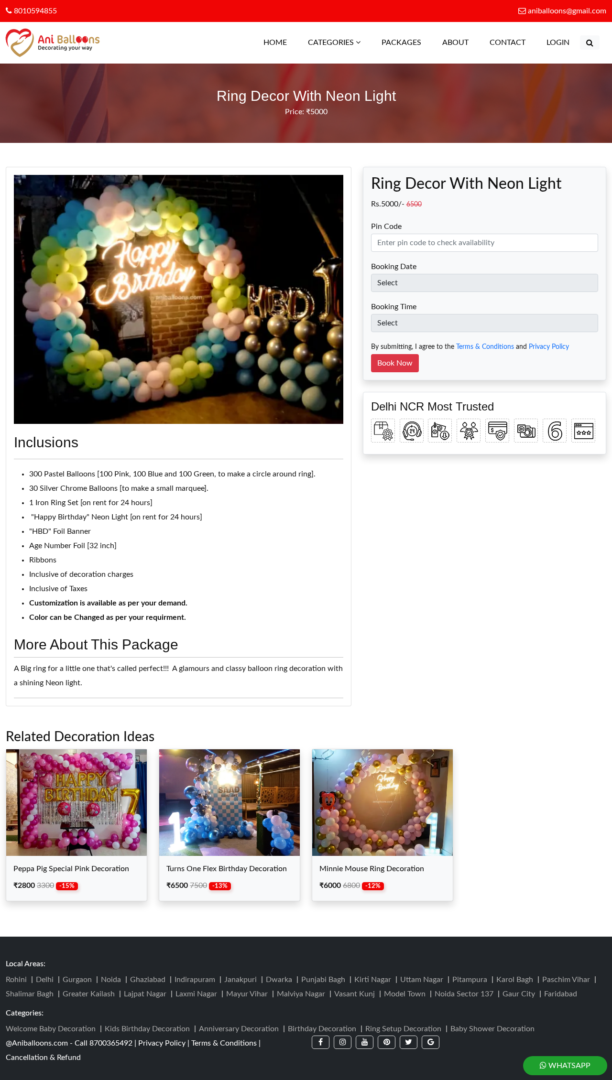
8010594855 (34, 11)
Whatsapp (568, 1065)
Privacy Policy (549, 347)
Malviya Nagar (301, 994)
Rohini (16, 979)
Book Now (395, 363)
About (455, 42)
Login (557, 42)
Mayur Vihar (247, 994)
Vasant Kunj (354, 994)
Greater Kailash (89, 994)
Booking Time (393, 307)
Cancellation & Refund (43, 1057)
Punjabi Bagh (323, 979)
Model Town (405, 994)
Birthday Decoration (322, 1029)
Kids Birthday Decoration (147, 1029)
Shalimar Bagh (30, 994)
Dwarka (279, 979)
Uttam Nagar (421, 979)
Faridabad (560, 994)
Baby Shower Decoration (492, 1029)
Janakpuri (240, 979)
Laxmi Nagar (196, 994)
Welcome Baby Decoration (51, 1029)
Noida (111, 979)
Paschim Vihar (566, 979)
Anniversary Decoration (239, 1029)
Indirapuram (195, 979)
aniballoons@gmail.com (567, 11)
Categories (332, 42)
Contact (507, 42)
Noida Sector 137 (464, 994)
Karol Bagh (514, 979)
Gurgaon (77, 979)
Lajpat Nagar (145, 994)
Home (279, 42)
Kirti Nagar (372, 979)
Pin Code (386, 226)
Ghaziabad (147, 979)
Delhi (45, 979)
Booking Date (393, 266)
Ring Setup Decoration (403, 1029)
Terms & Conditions (485, 347)
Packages (401, 42)
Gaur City (519, 994)
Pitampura (469, 979)
